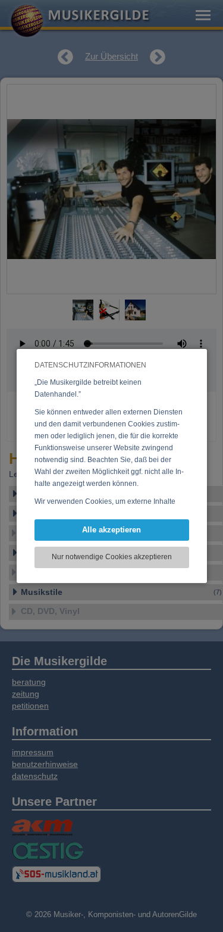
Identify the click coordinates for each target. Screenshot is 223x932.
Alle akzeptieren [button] (111, 529)
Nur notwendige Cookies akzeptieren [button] (112, 557)
